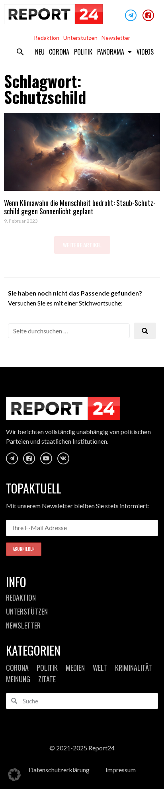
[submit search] (145, 331)
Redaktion (46, 37)
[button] (20, 52)
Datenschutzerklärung (59, 769)
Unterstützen (80, 37)
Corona (59, 52)
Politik (83, 52)
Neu (39, 52)
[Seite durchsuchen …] (69, 330)
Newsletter (116, 37)
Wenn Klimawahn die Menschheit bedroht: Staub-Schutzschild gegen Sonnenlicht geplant (80, 207)
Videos (145, 52)
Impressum (120, 769)
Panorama (110, 52)
